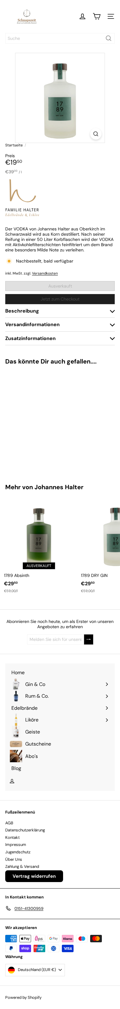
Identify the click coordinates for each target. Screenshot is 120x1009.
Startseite (14, 145)
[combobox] (60, 38)
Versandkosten (45, 273)
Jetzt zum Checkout (60, 299)
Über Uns (13, 859)
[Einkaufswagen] (97, 16)
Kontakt (12, 837)
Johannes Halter (58, 487)
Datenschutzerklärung (25, 830)
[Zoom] (96, 134)
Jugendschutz (17, 852)
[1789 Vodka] (38, 420)
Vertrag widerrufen (34, 876)
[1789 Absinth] (38, 546)
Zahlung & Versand (22, 866)
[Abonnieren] (88, 639)
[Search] (108, 38)
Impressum (15, 844)
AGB (9, 823)
